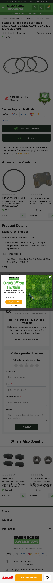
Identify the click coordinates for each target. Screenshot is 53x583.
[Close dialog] (50, 277)
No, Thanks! (14, 305)
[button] (47, 577)
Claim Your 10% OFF (13, 302)
